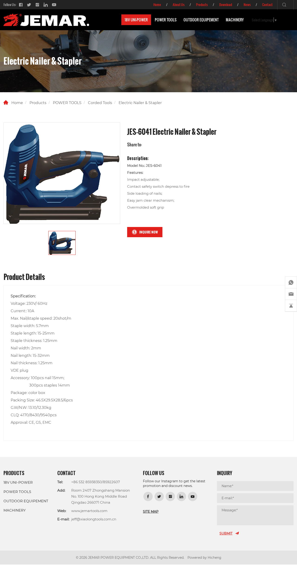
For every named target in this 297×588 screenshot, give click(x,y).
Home (157, 4)
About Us (178, 4)
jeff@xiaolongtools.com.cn (93, 519)
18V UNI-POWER (136, 20)
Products (202, 4)
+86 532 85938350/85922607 (95, 482)
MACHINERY (235, 20)
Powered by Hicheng (204, 557)
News (247, 4)
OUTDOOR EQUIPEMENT (201, 20)
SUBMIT (226, 533)
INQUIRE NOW (148, 232)
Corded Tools (100, 102)
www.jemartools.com (89, 510)
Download (225, 4)
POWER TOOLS (166, 20)
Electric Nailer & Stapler (140, 102)
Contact (267, 4)
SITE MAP (150, 511)
